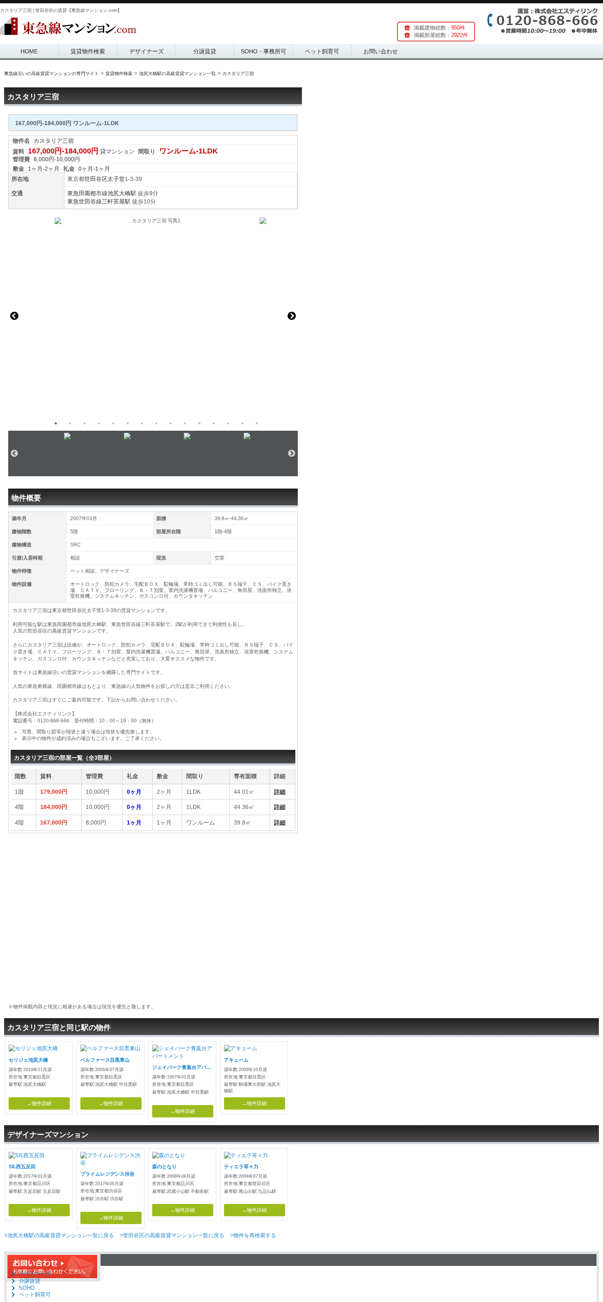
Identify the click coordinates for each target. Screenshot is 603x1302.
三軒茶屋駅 (116, 201)
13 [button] (228, 423)
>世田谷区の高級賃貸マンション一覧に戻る (172, 1235)
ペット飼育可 (322, 51)
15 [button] (257, 423)
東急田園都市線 (87, 193)
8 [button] (156, 423)
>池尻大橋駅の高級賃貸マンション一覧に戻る (59, 1235)
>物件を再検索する (253, 1235)
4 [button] (99, 423)
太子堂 (116, 179)
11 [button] (199, 423)
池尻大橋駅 (121, 193)
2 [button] (70, 423)
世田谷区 (96, 179)
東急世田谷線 (84, 201)
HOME (29, 51)
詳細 (280, 791)
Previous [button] (14, 316)
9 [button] (171, 423)
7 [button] (142, 423)
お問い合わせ (380, 51)
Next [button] (292, 316)
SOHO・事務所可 (263, 51)
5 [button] (113, 423)
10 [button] (185, 423)
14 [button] (242, 423)
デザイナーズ (146, 51)
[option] (153, 315)
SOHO (26, 1288)
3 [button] (84, 423)
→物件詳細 (39, 1103)
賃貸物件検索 (88, 51)
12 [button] (214, 423)
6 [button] (127, 423)
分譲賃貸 (204, 51)
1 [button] (56, 423)
